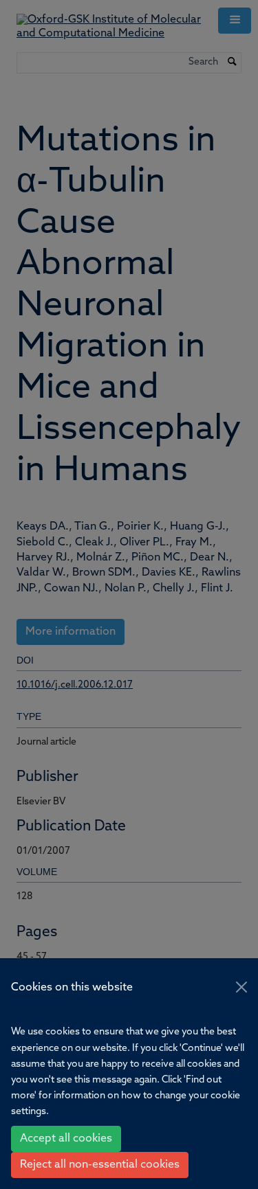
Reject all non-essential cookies (100, 1164)
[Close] (241, 987)
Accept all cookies (66, 1138)
